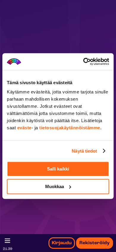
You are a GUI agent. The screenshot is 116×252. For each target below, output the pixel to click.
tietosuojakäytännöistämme (69, 127)
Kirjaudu (62, 243)
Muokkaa (54, 186)
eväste (24, 127)
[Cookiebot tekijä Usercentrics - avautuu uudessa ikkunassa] (83, 61)
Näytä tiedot (84, 150)
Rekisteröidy (94, 243)
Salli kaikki (58, 168)
